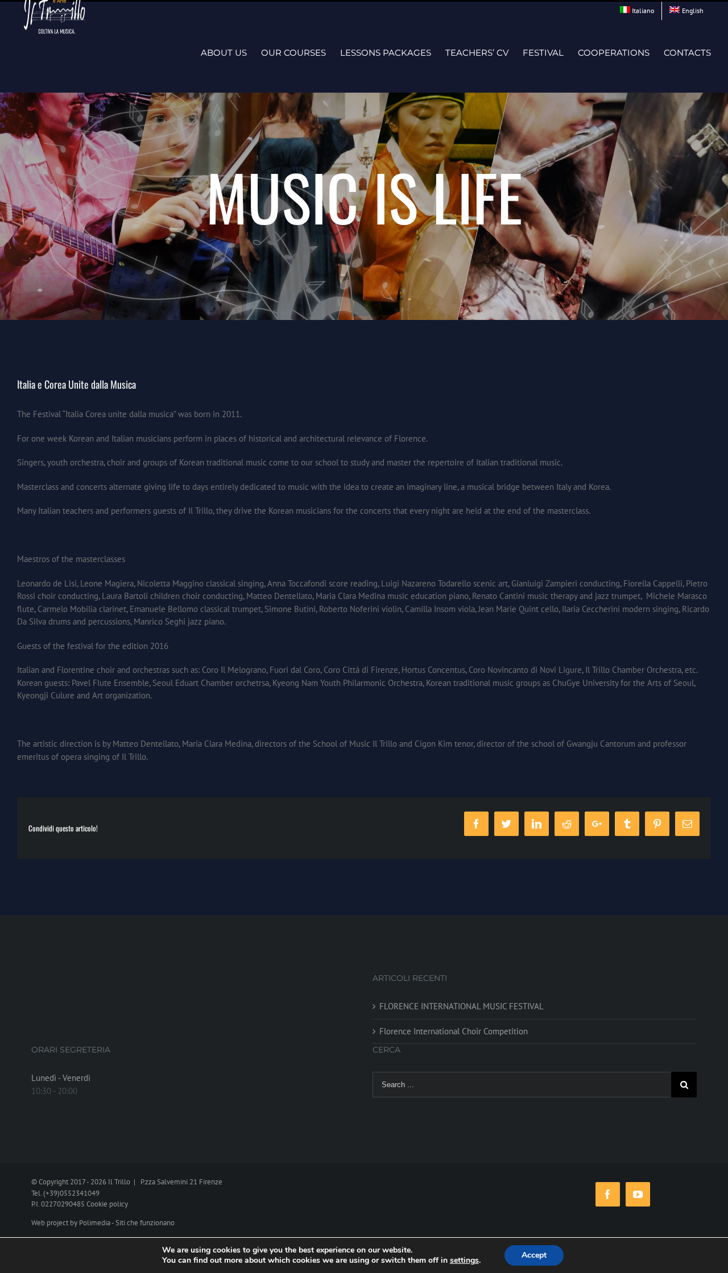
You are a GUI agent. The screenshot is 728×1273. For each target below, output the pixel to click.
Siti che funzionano (145, 1223)
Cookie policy (107, 1204)
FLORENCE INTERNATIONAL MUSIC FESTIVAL (461, 1006)
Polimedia (94, 1223)
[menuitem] (637, 11)
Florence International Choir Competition (453, 1031)
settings (464, 1260)
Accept (534, 1255)
